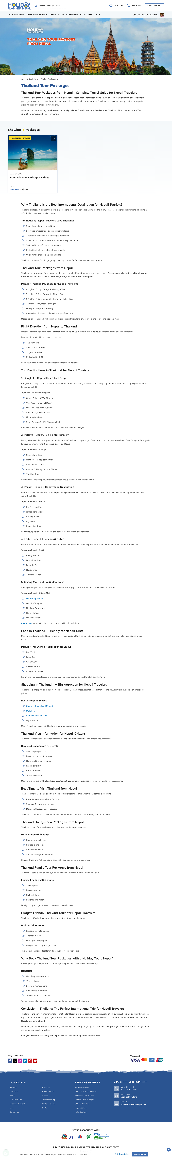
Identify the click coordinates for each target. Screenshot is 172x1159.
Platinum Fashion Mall (36, 715)
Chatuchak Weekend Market (39, 706)
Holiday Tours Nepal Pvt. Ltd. (78, 1147)
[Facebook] (10, 1061)
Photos (12, 1095)
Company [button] (71, 14)
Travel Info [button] (55, 14)
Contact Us (94, 14)
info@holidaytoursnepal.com (133, 1104)
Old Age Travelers (82, 1104)
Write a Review (48, 1104)
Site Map (13, 1087)
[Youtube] (35, 1061)
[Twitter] (15, 1061)
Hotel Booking (80, 1112)
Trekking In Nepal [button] (35, 14)
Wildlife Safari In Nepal (84, 1099)
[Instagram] (20, 1061)
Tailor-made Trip (48, 1099)
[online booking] (146, 1060)
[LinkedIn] (25, 1061)
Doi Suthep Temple (35, 598)
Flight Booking (80, 1108)
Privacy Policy (123, 1154)
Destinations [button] (15, 14)
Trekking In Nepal (82, 1087)
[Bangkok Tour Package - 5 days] (32, 152)
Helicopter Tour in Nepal (84, 1095)
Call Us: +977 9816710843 (146, 14)
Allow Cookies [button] (140, 1154)
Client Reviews (48, 1091)
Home (23, 79)
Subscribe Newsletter (18, 1104)
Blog (82, 14)
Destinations (33, 79)
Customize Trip (16, 1099)
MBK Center (31, 711)
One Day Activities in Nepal (86, 1091)
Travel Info (14, 1091)
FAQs (44, 1108)
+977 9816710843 (129, 1097)
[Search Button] (36, 6)
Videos (45, 1095)
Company (46, 1087)
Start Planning (154, 6)
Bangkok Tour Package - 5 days (29, 177)
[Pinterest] (30, 1061)
